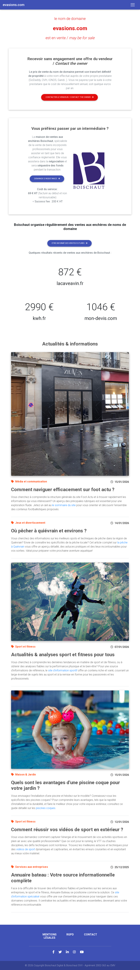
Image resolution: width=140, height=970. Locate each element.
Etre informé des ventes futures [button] (68, 243)
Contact (90, 934)
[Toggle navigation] (132, 5)
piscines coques (45, 808)
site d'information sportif (62, 670)
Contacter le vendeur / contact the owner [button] (68, 97)
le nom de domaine (70, 18)
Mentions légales (50, 936)
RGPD (70, 934)
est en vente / (70, 38)
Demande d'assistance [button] (45, 179)
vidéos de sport (25, 849)
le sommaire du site (64, 505)
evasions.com (70, 28)
